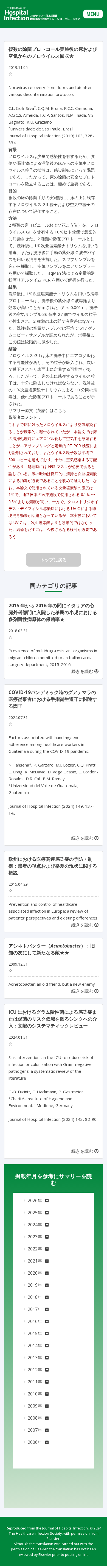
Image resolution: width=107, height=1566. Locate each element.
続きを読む (82, 671)
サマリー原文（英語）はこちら (37, 410)
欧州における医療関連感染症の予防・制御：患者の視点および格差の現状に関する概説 (53, 866)
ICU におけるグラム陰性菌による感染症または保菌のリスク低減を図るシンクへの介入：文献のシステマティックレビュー (53, 1019)
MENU (93, 14)
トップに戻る (53, 560)
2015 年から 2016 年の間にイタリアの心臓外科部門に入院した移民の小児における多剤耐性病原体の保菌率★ (53, 612)
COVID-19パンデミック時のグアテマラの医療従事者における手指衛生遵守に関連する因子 (53, 699)
